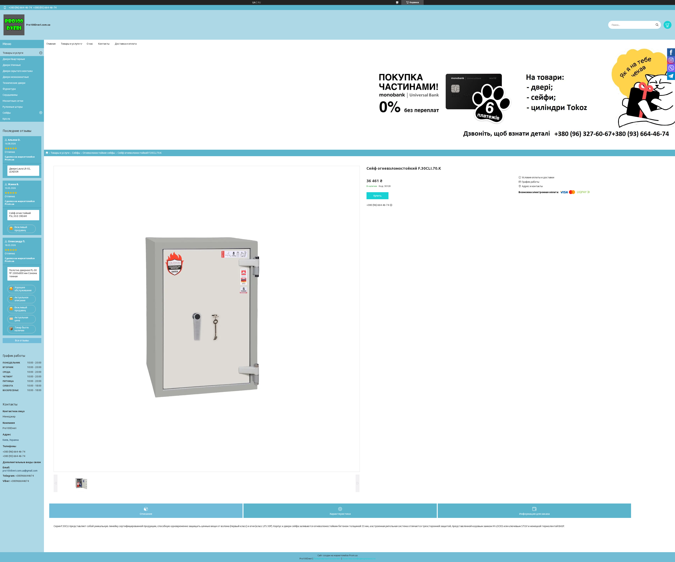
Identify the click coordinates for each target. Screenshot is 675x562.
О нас (90, 43)
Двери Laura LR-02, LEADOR (20, 170)
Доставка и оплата (126, 43)
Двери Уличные (12, 65)
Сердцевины (10, 94)
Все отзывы (22, 340)
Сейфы (76, 152)
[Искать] (657, 25)
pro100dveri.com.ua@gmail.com (20, 470)
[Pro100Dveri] (14, 24)
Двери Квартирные (14, 59)
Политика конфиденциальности (358, 558)
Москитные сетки (13, 100)
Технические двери (14, 83)
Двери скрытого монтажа (18, 71)
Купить (378, 195)
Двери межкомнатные (16, 77)
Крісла (6, 118)
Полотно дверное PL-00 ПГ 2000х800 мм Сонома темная (23, 273)
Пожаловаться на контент (327, 558)
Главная (51, 43)
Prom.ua (353, 555)
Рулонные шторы (13, 106)
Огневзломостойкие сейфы (99, 152)
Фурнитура (9, 88)
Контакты (104, 43)
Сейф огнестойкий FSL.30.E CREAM (20, 215)
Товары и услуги (70, 43)
